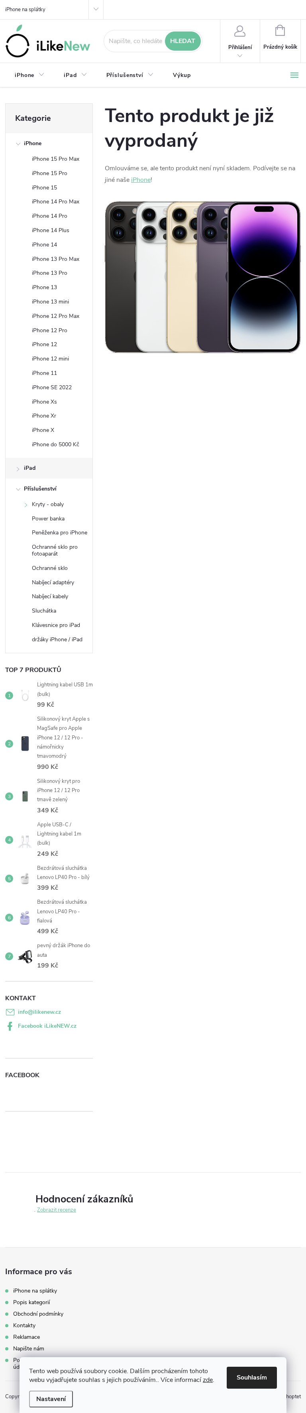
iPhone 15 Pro (49, 173)
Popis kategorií (31, 1302)
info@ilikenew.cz (39, 1012)
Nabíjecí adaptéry (53, 582)
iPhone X (43, 430)
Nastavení (51, 1399)
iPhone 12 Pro (49, 330)
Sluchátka (44, 611)
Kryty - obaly (48, 504)
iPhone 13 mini (50, 301)
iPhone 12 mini (50, 359)
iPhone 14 (44, 244)
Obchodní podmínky (38, 1314)
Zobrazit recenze (56, 1210)
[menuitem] (29, 75)
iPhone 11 (44, 373)
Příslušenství (40, 489)
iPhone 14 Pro (49, 216)
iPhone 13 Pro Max (55, 259)
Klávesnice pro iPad (56, 625)
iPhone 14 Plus (50, 230)
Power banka (48, 518)
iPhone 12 (44, 344)
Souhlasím (252, 1377)
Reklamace (26, 1337)
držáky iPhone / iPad (57, 639)
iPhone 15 (44, 187)
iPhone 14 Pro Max (55, 201)
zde (208, 1380)
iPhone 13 (44, 287)
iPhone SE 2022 (52, 387)
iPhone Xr (44, 416)
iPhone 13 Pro (49, 273)
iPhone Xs (44, 402)
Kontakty (24, 1325)
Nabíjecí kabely (50, 596)
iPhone (32, 143)
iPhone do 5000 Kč (55, 444)
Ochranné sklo (50, 568)
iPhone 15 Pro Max (55, 159)
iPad (29, 468)
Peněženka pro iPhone (59, 532)
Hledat (182, 41)
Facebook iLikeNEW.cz (47, 1026)
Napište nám (28, 1348)
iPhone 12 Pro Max (55, 316)
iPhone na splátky (25, 9)
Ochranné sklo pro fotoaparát (55, 550)
